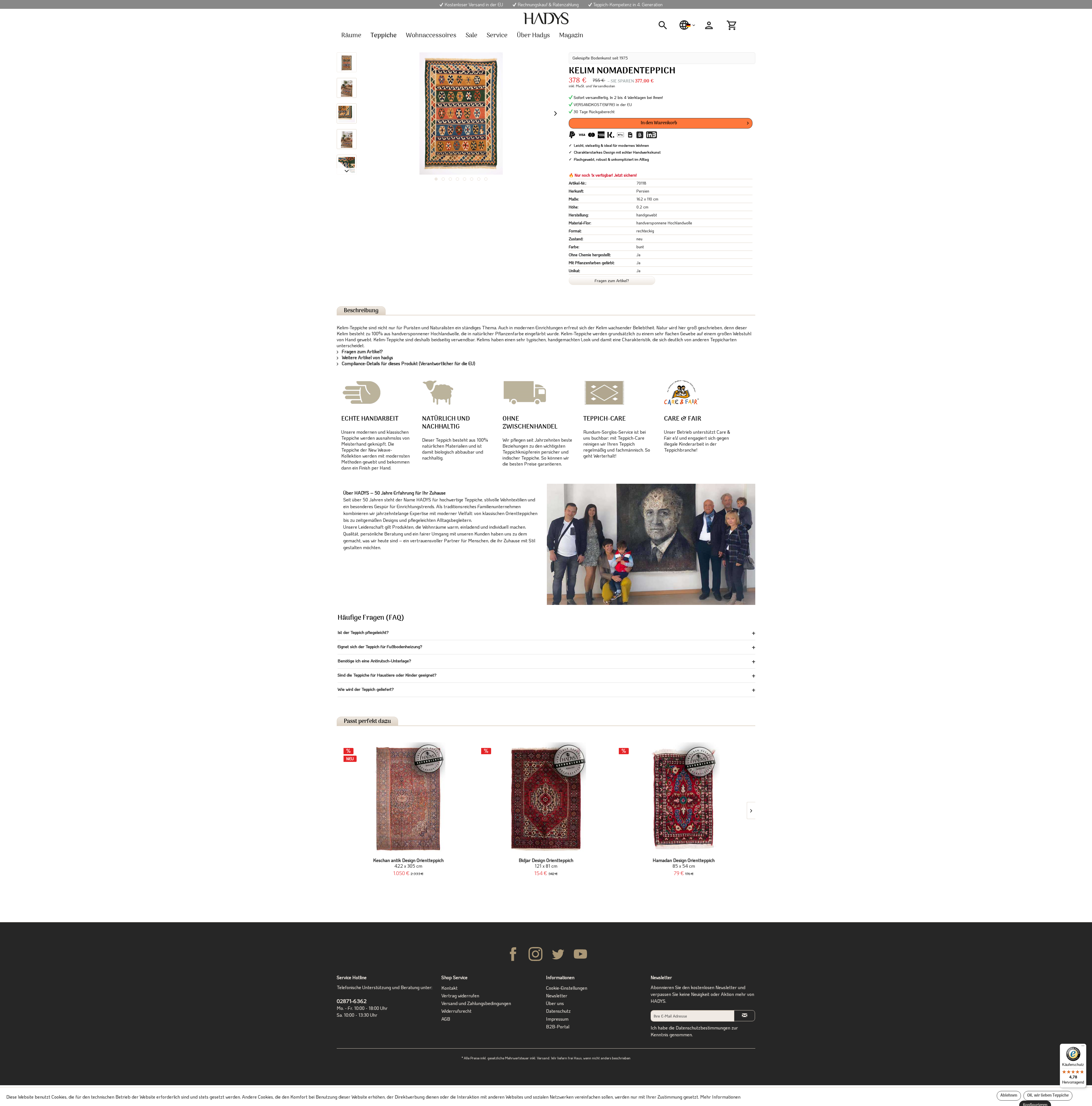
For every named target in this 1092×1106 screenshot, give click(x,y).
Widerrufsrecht (456, 1011)
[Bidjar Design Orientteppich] (546, 799)
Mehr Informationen (720, 1097)
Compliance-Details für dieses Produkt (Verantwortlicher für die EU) (408, 363)
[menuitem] (665, 25)
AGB (445, 1019)
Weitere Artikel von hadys (367, 357)
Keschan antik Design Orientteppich (408, 863)
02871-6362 (352, 1000)
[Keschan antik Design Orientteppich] (408, 799)
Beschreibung (361, 310)
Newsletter (556, 995)
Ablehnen (1008, 1095)
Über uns (555, 1003)
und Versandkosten (600, 86)
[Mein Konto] (709, 25)
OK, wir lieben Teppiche (1048, 1095)
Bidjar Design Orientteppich (546, 863)
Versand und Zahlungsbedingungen (476, 1003)
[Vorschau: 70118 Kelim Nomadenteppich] (347, 62)
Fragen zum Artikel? (612, 280)
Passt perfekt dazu (367, 721)
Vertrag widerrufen (460, 995)
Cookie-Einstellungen (566, 988)
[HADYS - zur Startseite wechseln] (546, 18)
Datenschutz (558, 1011)
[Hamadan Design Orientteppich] (683, 799)
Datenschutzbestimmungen (703, 1028)
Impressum (557, 1019)
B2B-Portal (557, 1026)
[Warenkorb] (732, 25)
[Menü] (1082, 1047)
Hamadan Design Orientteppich (684, 863)
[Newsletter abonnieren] (744, 1015)
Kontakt (449, 988)
